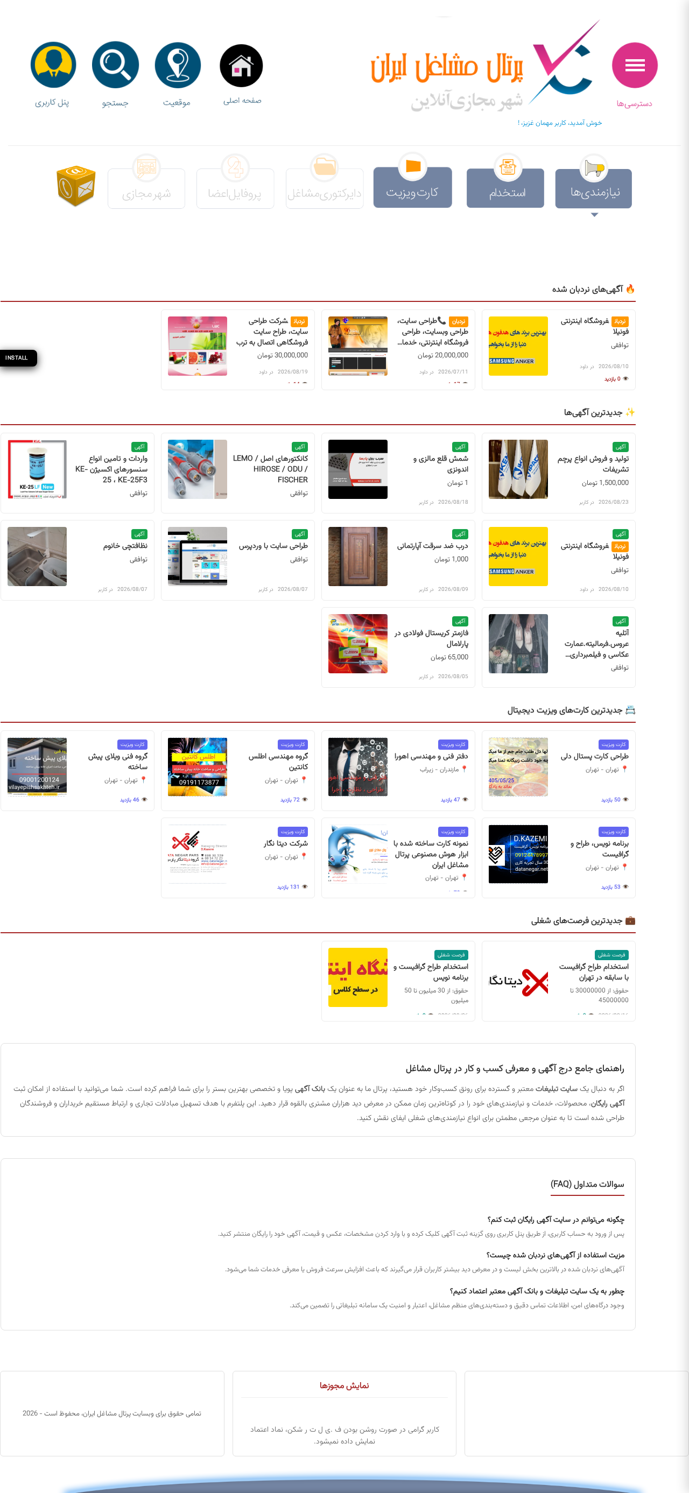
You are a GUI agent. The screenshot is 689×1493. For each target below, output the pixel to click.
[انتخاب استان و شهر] (177, 75)
